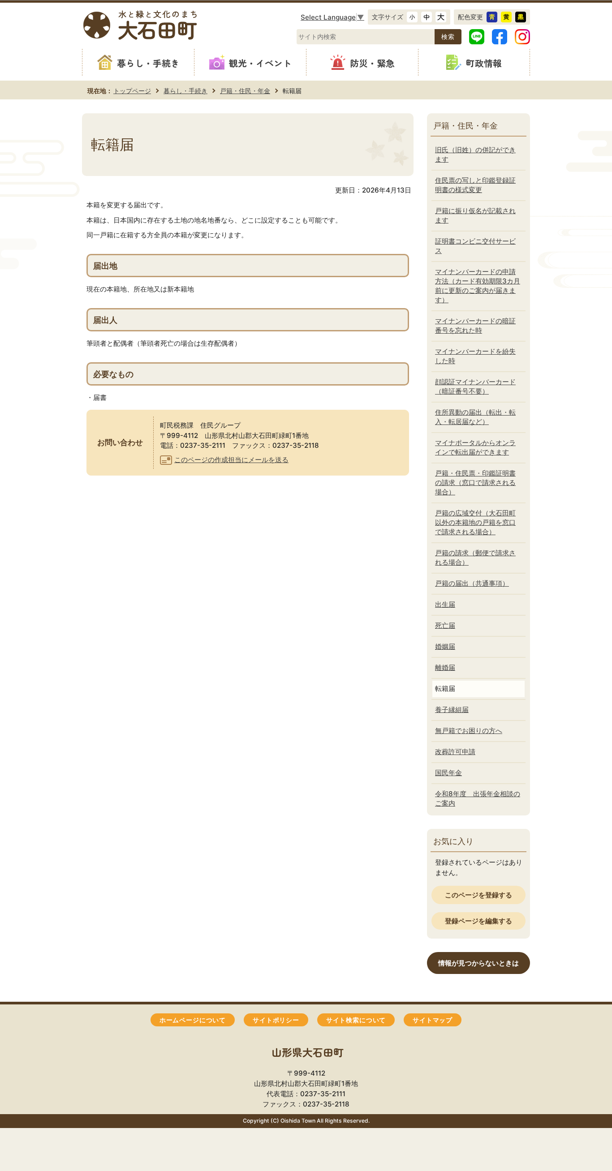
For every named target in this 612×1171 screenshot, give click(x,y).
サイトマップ (433, 1020)
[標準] (426, 17)
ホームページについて (192, 1020)
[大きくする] (440, 17)
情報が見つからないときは (478, 963)
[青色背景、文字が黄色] (492, 17)
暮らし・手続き (185, 90)
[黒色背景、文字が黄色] (520, 17)
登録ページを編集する (478, 921)
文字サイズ (387, 17)
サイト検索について (356, 1020)
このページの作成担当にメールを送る (231, 459)
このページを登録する (478, 895)
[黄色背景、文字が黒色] (506, 17)
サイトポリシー (276, 1020)
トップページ (132, 90)
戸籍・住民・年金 (245, 90)
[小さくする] (412, 17)
